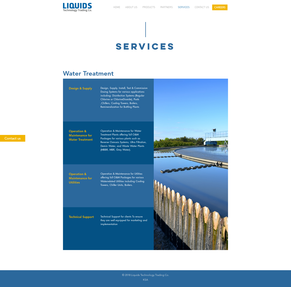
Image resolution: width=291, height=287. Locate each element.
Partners (166, 7)
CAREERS (219, 7)
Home (116, 7)
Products (148, 7)
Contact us (202, 7)
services (184, 7)
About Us (131, 7)
